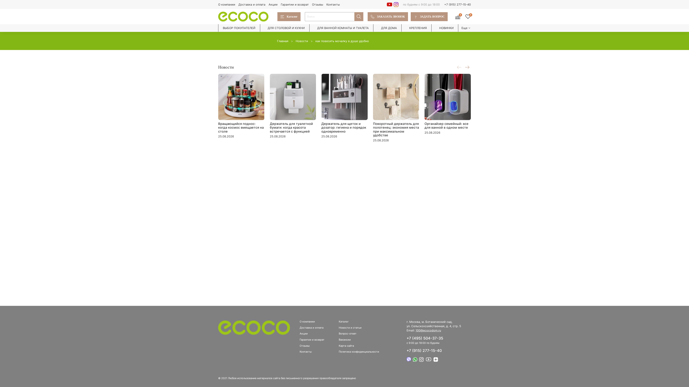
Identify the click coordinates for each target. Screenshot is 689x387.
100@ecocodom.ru (428, 330)
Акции (273, 4)
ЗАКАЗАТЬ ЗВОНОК (391, 16)
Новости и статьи (350, 327)
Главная (282, 41)
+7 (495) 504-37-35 (425, 338)
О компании (226, 4)
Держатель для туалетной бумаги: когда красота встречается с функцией (291, 127)
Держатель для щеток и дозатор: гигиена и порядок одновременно (343, 127)
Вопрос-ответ (348, 333)
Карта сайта (346, 345)
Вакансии (345, 339)
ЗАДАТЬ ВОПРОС (430, 16)
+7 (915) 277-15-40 (457, 4)
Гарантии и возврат (295, 4)
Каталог (292, 16)
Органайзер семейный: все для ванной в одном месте (446, 125)
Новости (302, 41)
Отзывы (317, 4)
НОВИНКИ (446, 28)
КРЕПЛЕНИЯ (418, 28)
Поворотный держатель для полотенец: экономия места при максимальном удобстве (396, 129)
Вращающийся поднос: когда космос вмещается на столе (241, 127)
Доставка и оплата (251, 4)
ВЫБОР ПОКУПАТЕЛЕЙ (239, 28)
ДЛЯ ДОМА (389, 28)
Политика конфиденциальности (359, 351)
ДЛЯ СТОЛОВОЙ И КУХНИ (286, 28)
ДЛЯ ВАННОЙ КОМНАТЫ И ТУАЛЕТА (343, 28)
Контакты (333, 4)
